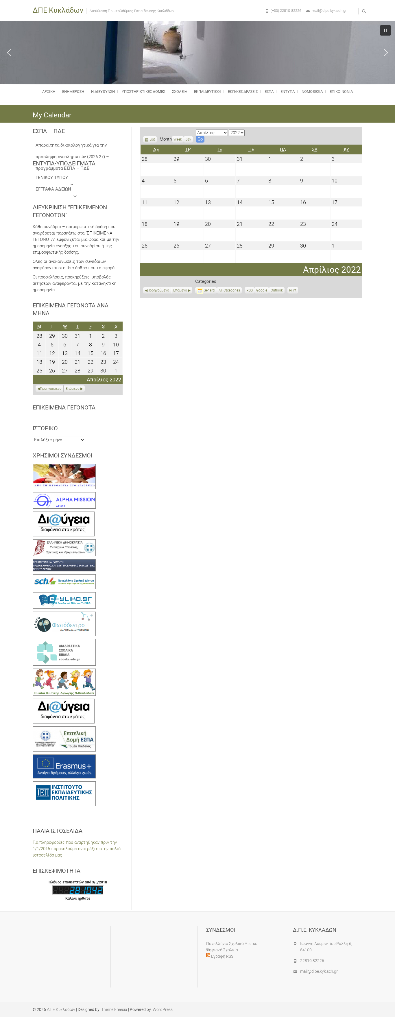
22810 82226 (312, 960)
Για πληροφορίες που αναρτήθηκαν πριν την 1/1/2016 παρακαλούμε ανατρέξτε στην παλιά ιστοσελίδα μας (77, 849)
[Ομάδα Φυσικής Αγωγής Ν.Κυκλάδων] (64, 671)
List (152, 140)
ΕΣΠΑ (269, 91)
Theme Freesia (114, 1009)
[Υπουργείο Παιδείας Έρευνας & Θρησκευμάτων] (64, 542)
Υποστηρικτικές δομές (143, 91)
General (209, 290)
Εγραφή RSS (221, 956)
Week (177, 139)
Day (188, 139)
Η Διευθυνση (103, 91)
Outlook (277, 291)
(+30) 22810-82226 (286, 10)
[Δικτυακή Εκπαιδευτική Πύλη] (64, 595)
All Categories (229, 290)
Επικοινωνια (341, 91)
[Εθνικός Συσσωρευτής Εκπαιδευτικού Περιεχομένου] (64, 614)
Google (261, 291)
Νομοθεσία (312, 91)
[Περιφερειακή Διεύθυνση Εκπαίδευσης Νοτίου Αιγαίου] (64, 562)
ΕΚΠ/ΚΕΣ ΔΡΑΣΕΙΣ (243, 91)
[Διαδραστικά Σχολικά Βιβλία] (64, 642)
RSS (249, 290)
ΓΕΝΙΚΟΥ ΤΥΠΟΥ (52, 177)
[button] (9, 52)
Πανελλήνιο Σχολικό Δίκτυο (231, 943)
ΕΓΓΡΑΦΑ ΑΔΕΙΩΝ (53, 189)
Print (293, 291)
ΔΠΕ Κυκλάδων (58, 10)
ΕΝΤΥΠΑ (287, 91)
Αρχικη (48, 91)
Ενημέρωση (73, 91)
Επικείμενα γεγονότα (64, 407)
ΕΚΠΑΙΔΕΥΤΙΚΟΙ (207, 91)
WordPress (163, 1009)
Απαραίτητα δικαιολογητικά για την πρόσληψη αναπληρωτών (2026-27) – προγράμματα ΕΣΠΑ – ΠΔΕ (72, 147)
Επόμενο (180, 290)
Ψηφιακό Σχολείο (222, 950)
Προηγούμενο (158, 290)
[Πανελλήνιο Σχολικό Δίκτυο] (64, 577)
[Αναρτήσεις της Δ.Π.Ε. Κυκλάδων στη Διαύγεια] (64, 514)
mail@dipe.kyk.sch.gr (329, 10)
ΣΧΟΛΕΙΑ (179, 91)
